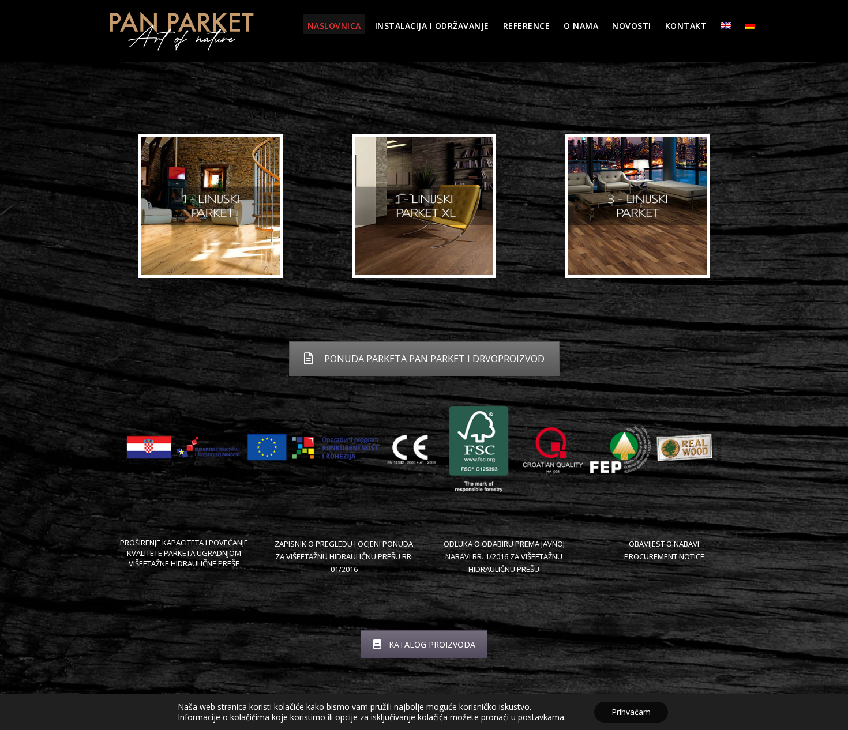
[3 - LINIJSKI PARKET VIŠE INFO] (637, 206)
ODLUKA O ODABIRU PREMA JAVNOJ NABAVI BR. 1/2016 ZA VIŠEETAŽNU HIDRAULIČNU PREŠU (504, 556)
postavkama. (542, 717)
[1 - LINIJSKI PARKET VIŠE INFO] (210, 206)
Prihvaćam (631, 711)
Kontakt (686, 25)
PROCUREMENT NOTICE (664, 556)
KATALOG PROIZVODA (432, 644)
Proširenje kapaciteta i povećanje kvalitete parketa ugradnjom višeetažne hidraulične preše (184, 553)
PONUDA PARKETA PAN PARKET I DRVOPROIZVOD (434, 358)
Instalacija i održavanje (432, 25)
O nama (581, 25)
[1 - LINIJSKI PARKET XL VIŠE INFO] (424, 206)
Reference (526, 25)
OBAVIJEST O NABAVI (664, 544)
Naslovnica (334, 25)
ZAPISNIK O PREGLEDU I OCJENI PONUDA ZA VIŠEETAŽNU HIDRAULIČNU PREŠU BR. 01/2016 (344, 556)
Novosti (631, 25)
